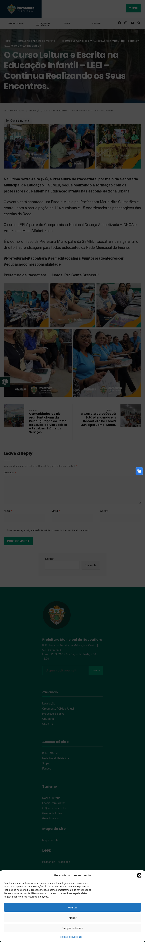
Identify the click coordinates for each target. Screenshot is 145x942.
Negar (72, 918)
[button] (139, 875)
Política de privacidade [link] (71, 937)
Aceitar (72, 907)
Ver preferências (72, 928)
